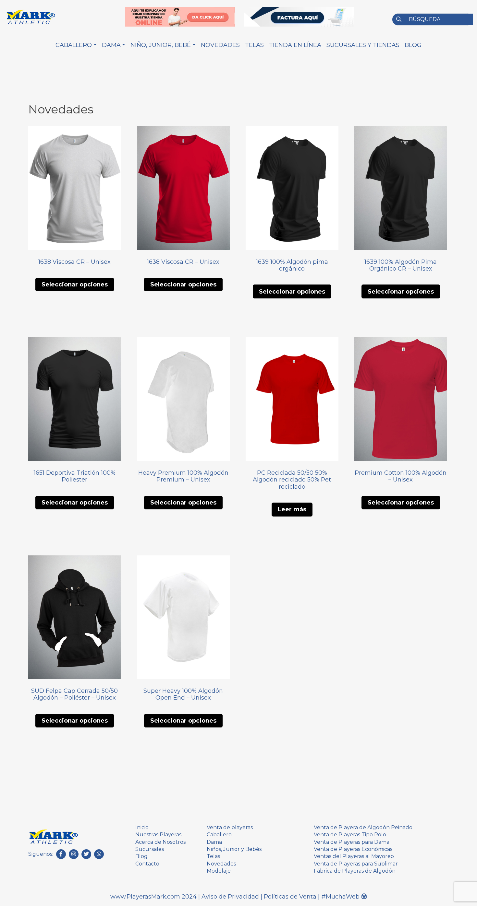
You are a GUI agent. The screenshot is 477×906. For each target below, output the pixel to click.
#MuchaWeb (340, 896)
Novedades (221, 864)
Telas (213, 856)
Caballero (219, 834)
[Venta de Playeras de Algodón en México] (53, 836)
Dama (214, 842)
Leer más (292, 509)
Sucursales (149, 849)
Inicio (142, 827)
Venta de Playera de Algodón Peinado (363, 827)
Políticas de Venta (291, 896)
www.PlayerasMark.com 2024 (153, 896)
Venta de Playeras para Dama (351, 842)
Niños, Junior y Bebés (234, 849)
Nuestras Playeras (158, 834)
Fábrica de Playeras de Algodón (355, 871)
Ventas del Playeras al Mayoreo (354, 856)
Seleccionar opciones (75, 284)
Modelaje (219, 871)
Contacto (147, 864)
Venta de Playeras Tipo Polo (350, 834)
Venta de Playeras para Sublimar (356, 864)
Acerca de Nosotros (160, 842)
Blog (141, 856)
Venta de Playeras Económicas (353, 849)
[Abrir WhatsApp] (461, 890)
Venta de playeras (230, 827)
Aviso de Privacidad (231, 896)
